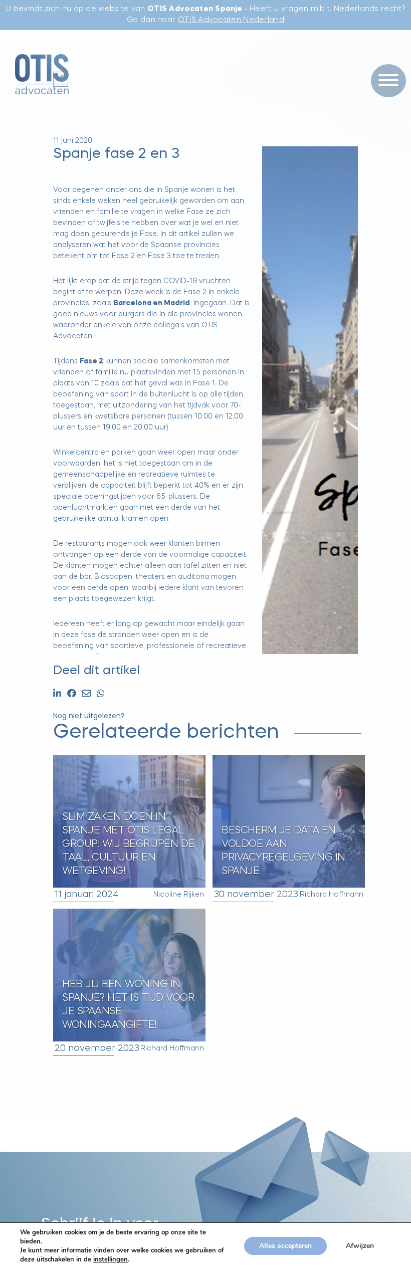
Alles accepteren (285, 1245)
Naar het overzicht (255, 982)
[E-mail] (86, 695)
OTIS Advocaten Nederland (231, 20)
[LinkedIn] (57, 695)
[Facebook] (71, 695)
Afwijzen (360, 1245)
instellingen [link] (110, 1259)
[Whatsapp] (101, 695)
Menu (384, 60)
